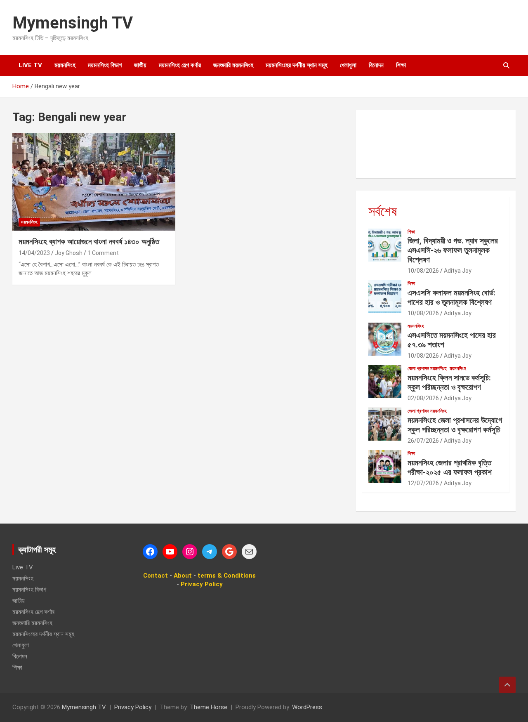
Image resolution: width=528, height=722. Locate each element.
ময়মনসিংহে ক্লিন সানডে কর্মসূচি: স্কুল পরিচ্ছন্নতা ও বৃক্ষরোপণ (449, 382)
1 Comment (103, 253)
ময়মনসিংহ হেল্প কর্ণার (180, 65)
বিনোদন (376, 65)
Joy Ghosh (68, 253)
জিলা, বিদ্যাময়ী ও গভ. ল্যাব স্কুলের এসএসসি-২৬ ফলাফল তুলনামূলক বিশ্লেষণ (453, 250)
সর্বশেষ (382, 211)
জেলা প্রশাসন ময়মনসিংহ (427, 368)
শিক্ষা (401, 65)
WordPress (307, 707)
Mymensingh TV (72, 23)
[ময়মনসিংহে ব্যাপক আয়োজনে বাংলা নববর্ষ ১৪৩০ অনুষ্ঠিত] (94, 182)
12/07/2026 (423, 483)
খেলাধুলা (348, 65)
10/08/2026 (423, 270)
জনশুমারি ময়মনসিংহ (233, 65)
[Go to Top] (507, 685)
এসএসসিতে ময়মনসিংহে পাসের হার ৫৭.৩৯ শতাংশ (452, 339)
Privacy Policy (132, 707)
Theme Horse (208, 707)
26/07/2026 (423, 440)
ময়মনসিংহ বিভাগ (105, 65)
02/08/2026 (423, 398)
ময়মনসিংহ (64, 65)
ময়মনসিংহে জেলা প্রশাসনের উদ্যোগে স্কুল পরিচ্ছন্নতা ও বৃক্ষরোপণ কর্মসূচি (455, 424)
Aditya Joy (457, 270)
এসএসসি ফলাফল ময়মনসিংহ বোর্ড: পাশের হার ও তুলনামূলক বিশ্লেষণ (451, 297)
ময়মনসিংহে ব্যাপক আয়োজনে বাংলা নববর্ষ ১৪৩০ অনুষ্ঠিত (89, 241)
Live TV (30, 65)
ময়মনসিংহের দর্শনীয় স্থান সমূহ (297, 65)
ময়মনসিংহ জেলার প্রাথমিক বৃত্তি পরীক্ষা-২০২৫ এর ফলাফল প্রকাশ (450, 467)
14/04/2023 (34, 253)
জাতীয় (140, 65)
